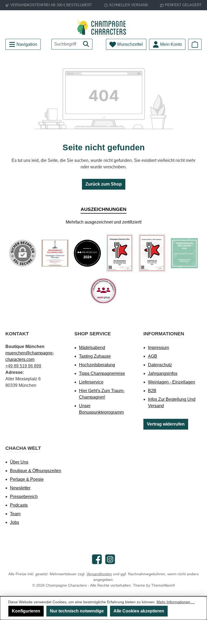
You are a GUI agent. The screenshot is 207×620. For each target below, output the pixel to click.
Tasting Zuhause (95, 356)
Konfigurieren (26, 611)
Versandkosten (99, 574)
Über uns (19, 462)
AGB (152, 356)
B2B (152, 390)
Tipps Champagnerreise (102, 373)
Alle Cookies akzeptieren (138, 611)
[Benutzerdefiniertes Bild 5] (184, 253)
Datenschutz (160, 365)
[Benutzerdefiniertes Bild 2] (87, 253)
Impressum (158, 347)
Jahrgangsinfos (162, 373)
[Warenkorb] (195, 44)
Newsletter (20, 488)
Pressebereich (24, 496)
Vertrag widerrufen (166, 424)
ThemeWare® (163, 585)
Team (15, 513)
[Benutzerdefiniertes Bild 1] (55, 253)
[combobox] (65, 44)
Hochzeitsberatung (97, 365)
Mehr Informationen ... (176, 602)
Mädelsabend (92, 347)
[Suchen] (86, 44)
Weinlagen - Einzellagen (171, 382)
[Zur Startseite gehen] (103, 27)
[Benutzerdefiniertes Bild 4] (152, 253)
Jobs (14, 522)
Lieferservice (91, 382)
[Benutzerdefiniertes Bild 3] (119, 253)
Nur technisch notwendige (77, 611)
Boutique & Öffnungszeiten (35, 470)
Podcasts (19, 505)
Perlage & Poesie (27, 479)
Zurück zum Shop (103, 184)
